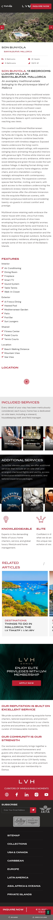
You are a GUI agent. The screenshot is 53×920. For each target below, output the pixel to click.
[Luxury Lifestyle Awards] (26, 821)
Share (14, 917)
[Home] (7, 794)
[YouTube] (46, 794)
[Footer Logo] (26, 783)
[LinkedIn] (26, 794)
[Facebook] (17, 794)
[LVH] (26, 6)
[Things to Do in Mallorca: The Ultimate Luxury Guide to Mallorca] (25, 593)
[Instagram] (36, 794)
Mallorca (8, 6)
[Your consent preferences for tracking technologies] (48, 912)
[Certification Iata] (45, 812)
